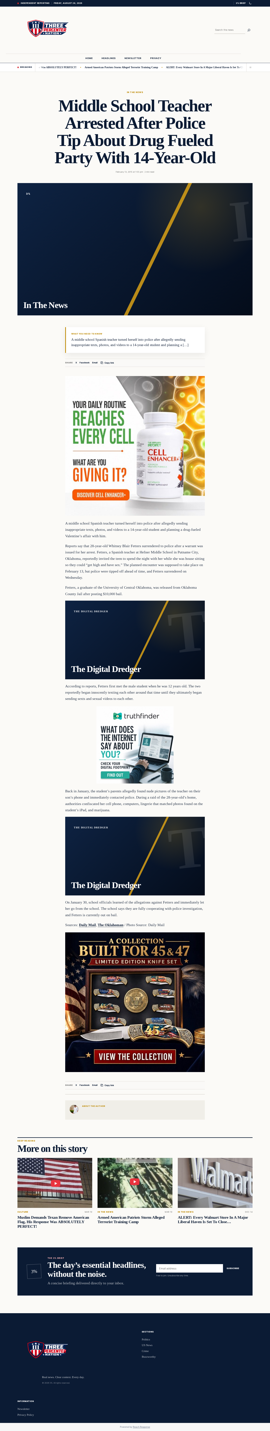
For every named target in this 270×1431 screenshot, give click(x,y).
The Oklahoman (110, 925)
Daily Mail (87, 925)
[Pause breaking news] (249, 67)
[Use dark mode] (250, 3)
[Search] (249, 30)
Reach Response (141, 1426)
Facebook (85, 362)
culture (22, 1212)
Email (95, 362)
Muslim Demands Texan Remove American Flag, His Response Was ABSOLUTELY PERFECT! (53, 1221)
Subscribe (233, 1268)
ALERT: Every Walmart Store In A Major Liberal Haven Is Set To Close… (175, 67)
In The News (135, 92)
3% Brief (241, 3)
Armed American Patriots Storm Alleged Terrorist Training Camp (89, 67)
